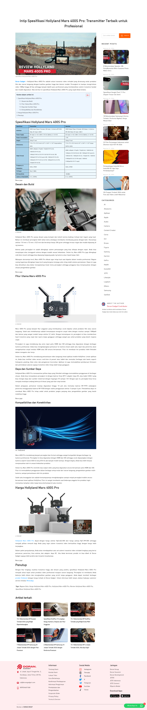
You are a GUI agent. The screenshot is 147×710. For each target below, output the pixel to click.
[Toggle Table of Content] (86, 95)
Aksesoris (107, 209)
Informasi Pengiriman (56, 684)
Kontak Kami (53, 672)
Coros (106, 235)
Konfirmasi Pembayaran (57, 681)
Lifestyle (107, 278)
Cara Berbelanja (54, 678)
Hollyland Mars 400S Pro (25, 541)
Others (106, 286)
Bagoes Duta (24, 586)
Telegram (87, 683)
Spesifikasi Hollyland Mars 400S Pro (30, 98)
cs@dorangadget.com (27, 682)
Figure (106, 247)
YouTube (87, 686)
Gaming (107, 252)
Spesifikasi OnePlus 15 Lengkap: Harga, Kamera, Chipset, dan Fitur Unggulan (54, 621)
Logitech (107, 282)
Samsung (107, 290)
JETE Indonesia (115, 680)
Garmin (107, 256)
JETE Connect (114, 683)
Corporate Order (54, 693)
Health (106, 265)
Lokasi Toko (53, 675)
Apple (106, 217)
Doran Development (117, 675)
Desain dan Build (27, 101)
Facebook (87, 676)
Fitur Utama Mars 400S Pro (30, 104)
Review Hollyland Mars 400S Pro (81, 586)
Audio (106, 222)
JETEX (112, 678)
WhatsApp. (30, 581)
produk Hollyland (21, 578)
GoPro (106, 260)
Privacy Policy (53, 696)
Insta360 (107, 269)
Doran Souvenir (115, 672)
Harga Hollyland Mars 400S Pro (28, 112)
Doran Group (114, 669)
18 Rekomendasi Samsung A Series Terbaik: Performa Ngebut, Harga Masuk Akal (115, 118)
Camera (107, 226)
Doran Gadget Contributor (117, 306)
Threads (87, 672)
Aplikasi (107, 213)
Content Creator (110, 230)
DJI (105, 239)
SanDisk (107, 295)
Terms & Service (54, 699)
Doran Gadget (20, 81)
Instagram (87, 669)
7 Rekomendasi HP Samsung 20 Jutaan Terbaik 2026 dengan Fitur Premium (28, 647)
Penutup (21, 115)
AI (104, 205)
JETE (106, 273)
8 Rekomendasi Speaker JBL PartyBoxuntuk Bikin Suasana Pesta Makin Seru (115, 68)
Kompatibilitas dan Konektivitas (32, 110)
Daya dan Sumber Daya (29, 107)
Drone (106, 243)
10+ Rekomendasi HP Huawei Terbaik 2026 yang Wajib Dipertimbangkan (26, 621)
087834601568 (25, 687)
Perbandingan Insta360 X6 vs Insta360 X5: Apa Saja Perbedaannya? (113, 168)
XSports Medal (115, 686)
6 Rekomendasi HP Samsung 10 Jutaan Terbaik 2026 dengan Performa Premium (54, 647)
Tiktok (86, 690)
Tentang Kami (53, 669)
